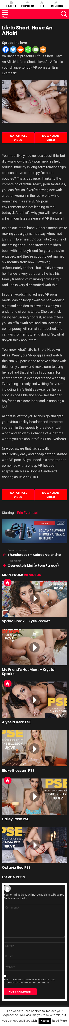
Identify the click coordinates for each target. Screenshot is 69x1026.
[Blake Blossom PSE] (34, 748)
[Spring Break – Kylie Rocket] (34, 599)
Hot (41, 6)
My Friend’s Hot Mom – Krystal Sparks (28, 671)
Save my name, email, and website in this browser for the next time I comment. (29, 981)
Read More (59, 1020)
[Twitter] (13, 49)
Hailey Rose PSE (15, 819)
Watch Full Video (18, 138)
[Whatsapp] (28, 49)
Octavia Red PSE (16, 867)
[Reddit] (20, 49)
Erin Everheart (27, 513)
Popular (27, 6)
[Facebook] (5, 49)
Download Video (50, 138)
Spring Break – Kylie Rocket (26, 621)
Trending (56, 6)
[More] (43, 49)
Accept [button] (45, 1020)
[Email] (35, 49)
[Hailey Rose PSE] (34, 796)
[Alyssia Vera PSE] (34, 700)
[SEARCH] (64, 14)
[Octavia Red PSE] (34, 845)
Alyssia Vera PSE (16, 722)
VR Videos (32, 575)
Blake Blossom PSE (18, 770)
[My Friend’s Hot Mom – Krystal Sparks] (34, 647)
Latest (11, 6)
